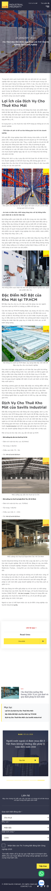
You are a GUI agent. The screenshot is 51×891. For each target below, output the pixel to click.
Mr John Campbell (23, 593)
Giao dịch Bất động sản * (12, 812)
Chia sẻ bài (21, 641)
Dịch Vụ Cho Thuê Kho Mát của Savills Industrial (23, 717)
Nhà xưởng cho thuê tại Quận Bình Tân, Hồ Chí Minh (19, 499)
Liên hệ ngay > (31, 628)
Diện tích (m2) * (8, 832)
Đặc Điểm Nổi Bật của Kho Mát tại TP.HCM (20, 714)
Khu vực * (6, 822)
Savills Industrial (11, 426)
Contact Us (26, 886)
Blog (22, 689)
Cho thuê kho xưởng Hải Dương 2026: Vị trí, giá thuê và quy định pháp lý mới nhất (34, 694)
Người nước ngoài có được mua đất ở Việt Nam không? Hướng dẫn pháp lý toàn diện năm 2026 (25, 743)
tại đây (16, 605)
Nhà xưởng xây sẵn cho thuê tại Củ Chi (15, 437)
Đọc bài (22, 760)
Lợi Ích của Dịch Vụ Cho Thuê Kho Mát (19, 711)
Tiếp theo (43, 866)
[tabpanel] (25, 753)
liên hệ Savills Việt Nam (13, 454)
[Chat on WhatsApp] (41, 874)
